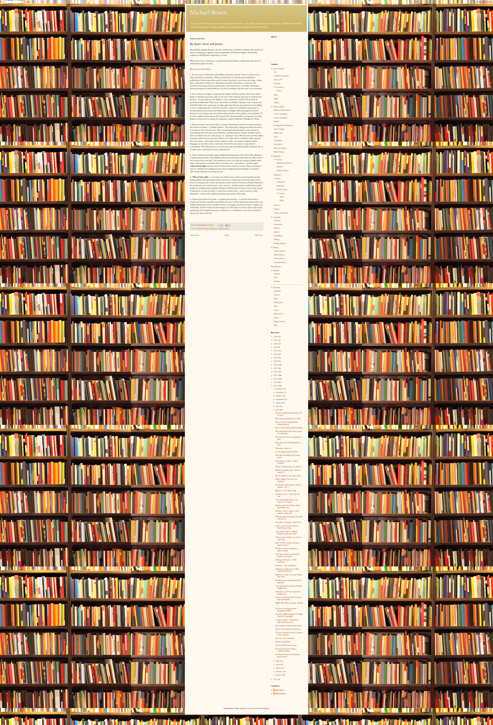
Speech (276, 232)
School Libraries (283, 170)
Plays (276, 306)
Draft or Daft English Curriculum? (288, 629)
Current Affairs (278, 106)
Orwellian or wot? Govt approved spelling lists (287, 592)
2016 (276, 371)
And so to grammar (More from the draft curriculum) (288, 598)
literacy (206, 229)
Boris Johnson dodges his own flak (287, 418)
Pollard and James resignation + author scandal (286, 549)
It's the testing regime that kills (286, 451)
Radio (276, 98)
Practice (277, 205)
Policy (278, 178)
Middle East (278, 133)
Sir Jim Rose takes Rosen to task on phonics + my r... (288, 486)
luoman (250, 708)
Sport (276, 136)
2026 (276, 336)
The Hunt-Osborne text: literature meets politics (287, 655)
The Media (278, 140)
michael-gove (213, 229)
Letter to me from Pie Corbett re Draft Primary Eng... (287, 527)
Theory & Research (281, 213)
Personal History (280, 262)
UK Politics (278, 144)
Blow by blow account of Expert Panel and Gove (287, 544)
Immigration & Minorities (283, 125)
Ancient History (279, 251)
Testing (282, 193)
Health (276, 121)
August (279, 402)
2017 (276, 368)
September (280, 399)
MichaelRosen (281, 694)
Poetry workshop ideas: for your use (288, 466)
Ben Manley (280, 690)
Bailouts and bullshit (282, 641)
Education (277, 156)
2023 (276, 347)
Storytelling (278, 235)
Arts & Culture (278, 68)
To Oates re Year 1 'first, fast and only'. (287, 495)
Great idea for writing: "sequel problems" (286, 462)
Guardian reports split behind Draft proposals (288, 581)
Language (276, 217)
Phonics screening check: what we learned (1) (287, 471)
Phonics (279, 166)
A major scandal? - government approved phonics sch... (286, 621)
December (280, 388)
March (278, 668)
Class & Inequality (280, 114)
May (278, 661)
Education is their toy (283, 448)
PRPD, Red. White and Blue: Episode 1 (289, 604)
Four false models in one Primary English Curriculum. (287, 555)
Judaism (277, 281)
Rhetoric (277, 228)
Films (276, 298)
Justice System (279, 129)
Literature (279, 87)
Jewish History (279, 258)
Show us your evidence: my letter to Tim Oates (288, 538)
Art (275, 72)
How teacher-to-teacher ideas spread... (289, 625)
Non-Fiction (278, 302)
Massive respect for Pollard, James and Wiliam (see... (287, 506)
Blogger (266, 708)
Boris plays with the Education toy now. (287, 443)
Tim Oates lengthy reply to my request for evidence (286, 500)
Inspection (280, 185)
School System (282, 189)
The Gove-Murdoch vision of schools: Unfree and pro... (289, 633)
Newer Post (195, 235)
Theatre (276, 102)
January (279, 675)
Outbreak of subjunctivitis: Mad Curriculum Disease (286, 570)
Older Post (259, 235)
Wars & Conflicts (280, 148)
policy (227, 229)
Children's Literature (281, 76)
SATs (281, 196)
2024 (276, 343)
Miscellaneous (276, 266)
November (280, 392)
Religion (276, 270)
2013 (276, 382)
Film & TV (278, 79)
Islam (276, 277)
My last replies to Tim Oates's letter (288, 475)
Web (275, 325)
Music (276, 95)
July (277, 406)
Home (227, 235)
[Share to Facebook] (226, 225)
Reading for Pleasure (284, 163)
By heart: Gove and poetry (285, 638)
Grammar (277, 220)
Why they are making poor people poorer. (287, 456)
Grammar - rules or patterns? (285, 565)
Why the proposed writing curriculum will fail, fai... (289, 517)
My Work (276, 287)
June (278, 410)
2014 (276, 378)
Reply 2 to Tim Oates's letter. (286, 490)
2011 (276, 679)
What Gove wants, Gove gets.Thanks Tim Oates (288, 575)
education (199, 229)
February (279, 671)
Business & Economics (282, 110)
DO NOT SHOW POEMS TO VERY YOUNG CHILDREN (289, 615)
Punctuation (278, 224)
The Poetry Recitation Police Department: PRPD (285, 609)
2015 (276, 375)
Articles (276, 294)
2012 (276, 385)
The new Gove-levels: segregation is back (288, 438)
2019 (276, 361)
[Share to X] (224, 225)
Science (276, 209)
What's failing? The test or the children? (286, 480)
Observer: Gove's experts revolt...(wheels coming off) (287, 512)
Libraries (277, 83)
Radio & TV (278, 313)
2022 (276, 350)
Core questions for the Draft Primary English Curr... (288, 587)
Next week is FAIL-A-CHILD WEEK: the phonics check (286, 532)
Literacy (279, 159)
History (276, 247)
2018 (276, 364)
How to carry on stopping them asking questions (286, 423)
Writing (276, 239)
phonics (221, 229)
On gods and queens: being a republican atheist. (285, 649)
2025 (276, 340)
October (279, 396)
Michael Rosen (208, 12)
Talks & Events (279, 321)
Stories (276, 317)
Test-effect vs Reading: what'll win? (288, 522)
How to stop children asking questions (289, 427)
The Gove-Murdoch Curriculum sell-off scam (288, 414)
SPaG (282, 200)
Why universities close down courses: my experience (288, 432)
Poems (276, 310)
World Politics (279, 152)
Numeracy (277, 174)
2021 (276, 354)
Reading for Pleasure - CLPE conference (286, 560)
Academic (277, 291)
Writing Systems (280, 243)
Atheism (277, 273)
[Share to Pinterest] (229, 225)
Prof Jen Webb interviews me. (286, 645)
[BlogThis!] (221, 225)
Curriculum (281, 182)
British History (279, 254)
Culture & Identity (280, 117)
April (278, 664)
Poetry (279, 90)
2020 (276, 357)
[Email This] (219, 225)
